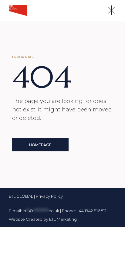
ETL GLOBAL (21, 196)
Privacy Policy (49, 196)
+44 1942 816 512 (91, 210)
